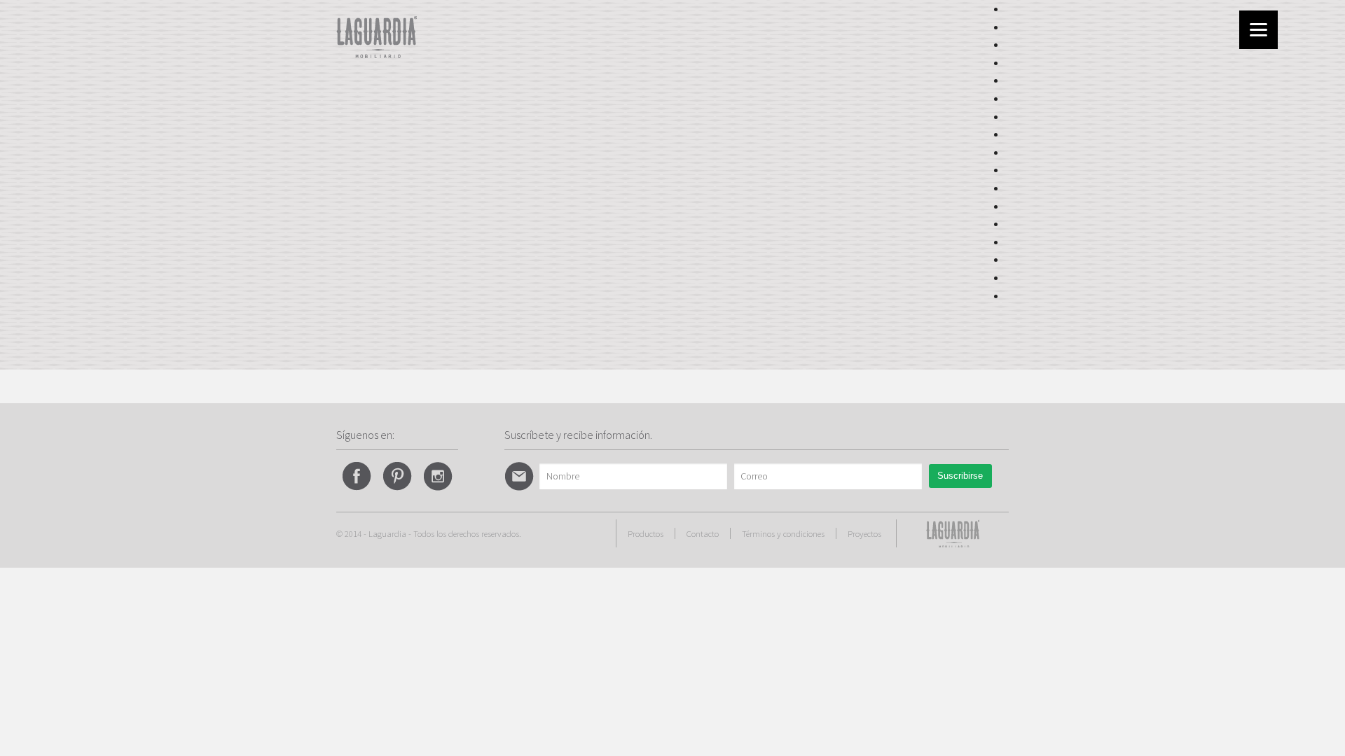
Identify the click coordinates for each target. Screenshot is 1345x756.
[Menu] (1258, 29)
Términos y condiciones (783, 533)
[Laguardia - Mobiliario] (376, 36)
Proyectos (864, 533)
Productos (645, 533)
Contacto (703, 533)
